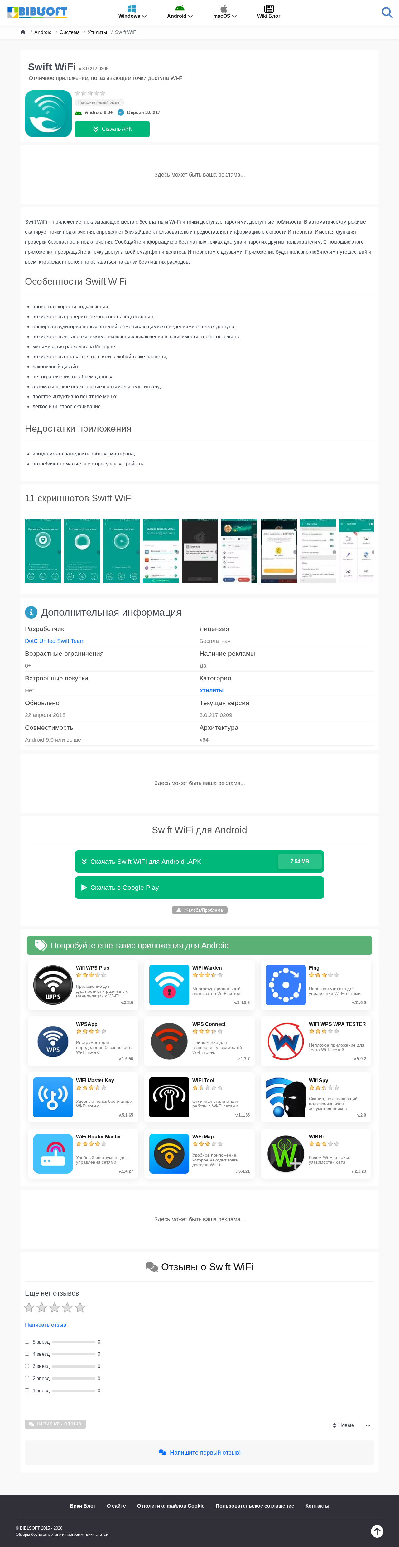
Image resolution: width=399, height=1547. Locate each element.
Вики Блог (83, 1506)
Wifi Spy (318, 1080)
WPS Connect (208, 1024)
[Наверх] (377, 1536)
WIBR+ (317, 1136)
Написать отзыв (45, 1325)
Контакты (317, 1506)
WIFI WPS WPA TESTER (337, 1024)
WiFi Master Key (95, 1080)
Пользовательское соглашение (255, 1506)
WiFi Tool (203, 1080)
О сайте (116, 1506)
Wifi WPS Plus (92, 968)
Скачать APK (117, 129)
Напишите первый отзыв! (99, 102)
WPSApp (87, 1024)
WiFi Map (203, 1136)
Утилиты (212, 690)
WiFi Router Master (98, 1136)
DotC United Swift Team (54, 641)
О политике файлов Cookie (170, 1506)
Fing (314, 968)
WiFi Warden (207, 968)
